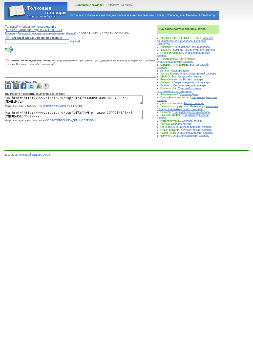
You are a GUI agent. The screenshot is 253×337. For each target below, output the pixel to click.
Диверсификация (171, 103)
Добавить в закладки (89, 4)
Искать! (75, 41)
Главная (10, 33)
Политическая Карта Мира (176, 58)
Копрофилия (168, 88)
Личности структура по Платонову (182, 106)
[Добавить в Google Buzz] (39, 86)
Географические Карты (174, 97)
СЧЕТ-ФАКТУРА (170, 129)
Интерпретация (170, 120)
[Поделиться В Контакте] (8, 86)
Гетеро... (165, 85)
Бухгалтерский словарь (187, 76)
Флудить (165, 49)
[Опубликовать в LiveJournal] (46, 86)
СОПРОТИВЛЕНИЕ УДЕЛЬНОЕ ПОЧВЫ (57, 105)
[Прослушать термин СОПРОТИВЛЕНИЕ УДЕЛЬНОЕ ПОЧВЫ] (9, 51)
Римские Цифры (170, 114)
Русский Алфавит (171, 52)
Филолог (165, 135)
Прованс (165, 46)
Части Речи (167, 132)
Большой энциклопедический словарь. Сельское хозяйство (185, 41)
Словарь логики (192, 120)
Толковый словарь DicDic (35, 154)
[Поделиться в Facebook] (23, 86)
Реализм (165, 112)
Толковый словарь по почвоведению (41, 33)
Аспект (164, 70)
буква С (71, 33)
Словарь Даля (180, 70)
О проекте (112, 4)
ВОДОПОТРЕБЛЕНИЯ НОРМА (179, 38)
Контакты (126, 4)
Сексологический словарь (189, 85)
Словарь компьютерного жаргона (194, 49)
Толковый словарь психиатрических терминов (179, 90)
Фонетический (169, 94)
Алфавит (165, 82)
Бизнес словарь (193, 79)
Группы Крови (169, 73)
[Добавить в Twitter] (31, 86)
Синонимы (167, 126)
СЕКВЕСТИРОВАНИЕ (174, 64)
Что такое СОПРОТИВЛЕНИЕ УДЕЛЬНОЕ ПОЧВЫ (64, 120)
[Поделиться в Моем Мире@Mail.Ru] (16, 86)
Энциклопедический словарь (191, 46)
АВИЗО (165, 76)
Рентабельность (170, 79)
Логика (164, 123)
